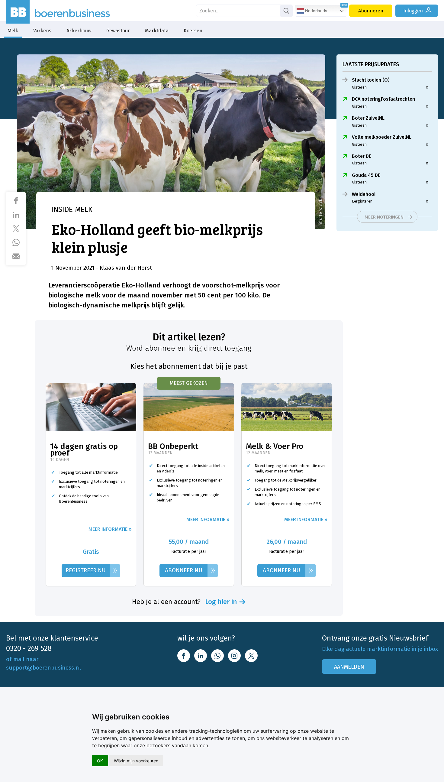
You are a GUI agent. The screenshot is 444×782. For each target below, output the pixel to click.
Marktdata (157, 31)
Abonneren (370, 11)
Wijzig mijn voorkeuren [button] (136, 760)
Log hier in (221, 602)
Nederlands (315, 10)
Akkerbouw (78, 31)
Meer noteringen (384, 217)
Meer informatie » (110, 529)
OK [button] (100, 760)
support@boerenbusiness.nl (43, 667)
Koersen (193, 31)
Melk (13, 31)
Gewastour (118, 31)
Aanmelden (349, 667)
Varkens (42, 31)
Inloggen (413, 11)
